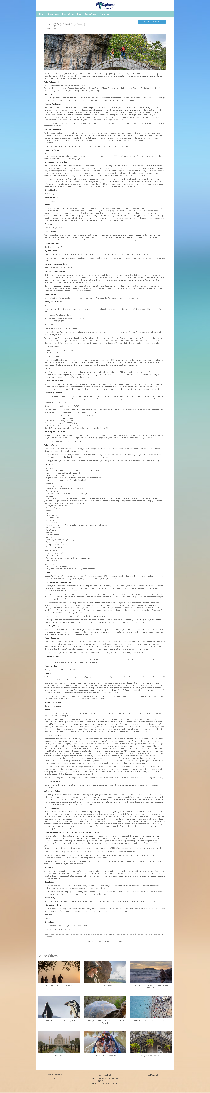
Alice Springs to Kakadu (105, 985)
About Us (57, 1078)
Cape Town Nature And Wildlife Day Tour (59, 1020)
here (98, 412)
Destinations (68, 14)
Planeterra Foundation (127, 851)
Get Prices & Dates (151, 22)
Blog (79, 14)
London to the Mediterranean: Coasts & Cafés (151, 1020)
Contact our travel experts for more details (105, 941)
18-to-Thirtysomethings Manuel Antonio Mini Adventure (151, 986)
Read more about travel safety (102, 777)
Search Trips (90, 14)
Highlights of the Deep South (151, 1056)
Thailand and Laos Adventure (105, 1056)
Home (41, 14)
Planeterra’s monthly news (145, 892)
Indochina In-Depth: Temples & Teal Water (59, 985)
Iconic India (59, 1056)
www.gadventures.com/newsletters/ (91, 888)
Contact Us (104, 14)
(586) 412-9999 (106, 1081)
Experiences (53, 14)
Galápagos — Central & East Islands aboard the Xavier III (105, 1021)
